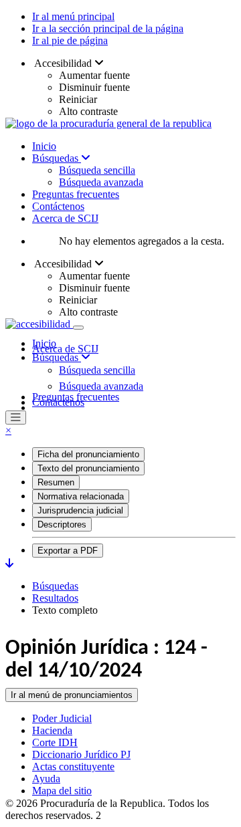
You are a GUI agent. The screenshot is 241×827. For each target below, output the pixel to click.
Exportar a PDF (67, 551)
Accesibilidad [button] (63, 63)
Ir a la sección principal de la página (107, 28)
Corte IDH (55, 742)
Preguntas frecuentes (75, 194)
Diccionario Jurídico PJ (81, 754)
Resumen (55, 482)
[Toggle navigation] (78, 328)
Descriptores (61, 524)
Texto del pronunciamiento (88, 468)
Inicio (44, 146)
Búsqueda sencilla (97, 170)
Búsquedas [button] (56, 357)
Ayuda (46, 778)
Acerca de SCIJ (65, 218)
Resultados (55, 598)
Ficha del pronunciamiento (88, 454)
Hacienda (52, 730)
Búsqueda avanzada (101, 182)
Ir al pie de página (70, 40)
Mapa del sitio (62, 790)
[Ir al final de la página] (9, 563)
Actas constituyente (73, 766)
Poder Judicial (62, 718)
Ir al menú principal (73, 16)
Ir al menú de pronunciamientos (72, 695)
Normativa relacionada (80, 496)
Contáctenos (58, 206)
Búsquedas (56, 158)
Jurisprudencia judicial (80, 510)
